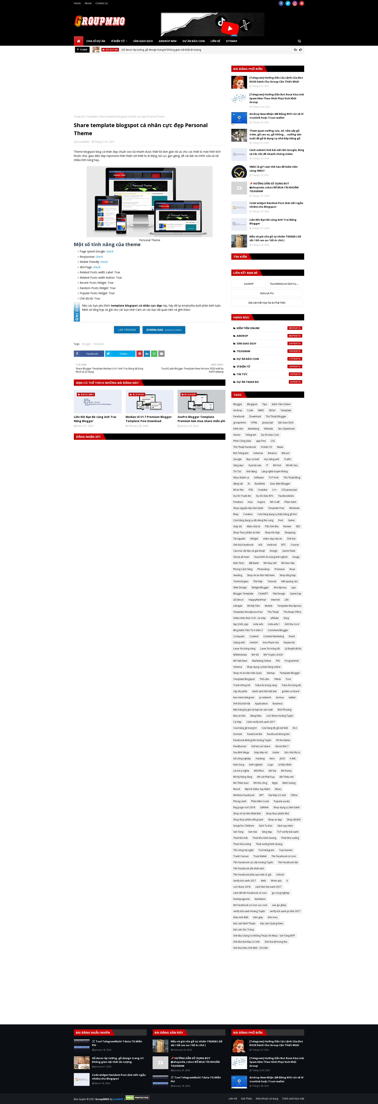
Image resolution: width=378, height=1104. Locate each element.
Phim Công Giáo (242, 441)
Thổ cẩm (264, 679)
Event (292, 636)
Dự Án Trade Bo (264, 382)
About (88, 3)
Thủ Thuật (273, 612)
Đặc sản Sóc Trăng (243, 929)
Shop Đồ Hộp (272, 532)
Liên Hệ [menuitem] (215, 41)
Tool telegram (266, 850)
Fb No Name (283, 740)
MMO (261, 410)
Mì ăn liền (238, 489)
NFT (261, 795)
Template (92, 116)
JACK (282, 758)
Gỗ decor (238, 599)
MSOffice (259, 770)
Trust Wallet (260, 856)
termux (280, 697)
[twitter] (287, 3)
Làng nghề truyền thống (275, 471)
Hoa (250, 502)
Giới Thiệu (246, 1098)
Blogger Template (243, 593)
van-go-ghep (279, 905)
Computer (239, 636)
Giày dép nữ (261, 752)
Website (268, 428)
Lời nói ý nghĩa (241, 770)
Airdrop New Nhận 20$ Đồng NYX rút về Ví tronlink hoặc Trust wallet (276, 116)
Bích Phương (284, 709)
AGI (260, 544)
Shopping (290, 532)
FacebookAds (286, 496)
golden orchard (290, 691)
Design (273, 550)
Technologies (240, 581)
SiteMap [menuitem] (231, 41)
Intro (272, 758)
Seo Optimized (286, 428)
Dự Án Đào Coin (264, 359)
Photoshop (263, 569)
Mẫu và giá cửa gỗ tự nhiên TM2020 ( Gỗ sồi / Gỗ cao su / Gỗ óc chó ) (275, 238)
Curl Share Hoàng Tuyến (279, 715)
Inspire (261, 502)
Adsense (258, 453)
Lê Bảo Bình (284, 764)
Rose (292, 569)
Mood (236, 789)
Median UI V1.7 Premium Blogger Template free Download (149, 419)
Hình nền (238, 428)
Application (261, 703)
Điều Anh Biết (240, 917)
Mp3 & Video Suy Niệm (257, 789)
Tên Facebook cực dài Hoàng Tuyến (253, 862)
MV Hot (277, 465)
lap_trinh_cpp (240, 624)
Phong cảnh (239, 801)
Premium (280, 569)
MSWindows (240, 654)
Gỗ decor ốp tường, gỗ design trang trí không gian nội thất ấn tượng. (161, 49)
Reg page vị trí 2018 (244, 807)
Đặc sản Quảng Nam (271, 923)
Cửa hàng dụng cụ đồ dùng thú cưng (253, 520)
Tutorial (272, 581)
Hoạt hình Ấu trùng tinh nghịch (271, 557)
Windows (294, 508)
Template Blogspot (244, 679)
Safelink (264, 807)
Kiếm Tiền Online (264, 328)
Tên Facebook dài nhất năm (248, 868)
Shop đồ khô (294, 819)
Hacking (260, 758)
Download (255, 416)
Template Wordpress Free (248, 612)
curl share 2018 (241, 886)
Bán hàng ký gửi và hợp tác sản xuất (253, 709)
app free (261, 441)
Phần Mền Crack (260, 801)
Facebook (238, 416)
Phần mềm (290, 502)
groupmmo (239, 422)
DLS (295, 728)
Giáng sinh (239, 642)
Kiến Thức (238, 563)
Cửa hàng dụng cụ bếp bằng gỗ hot (277, 514)
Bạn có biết (252, 459)
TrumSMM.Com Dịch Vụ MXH (286, 284)
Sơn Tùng (238, 831)
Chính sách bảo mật (293, 1098)
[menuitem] (78, 41)
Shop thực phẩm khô (277, 813)
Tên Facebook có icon (283, 856)
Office (294, 795)
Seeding (237, 575)
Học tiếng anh (271, 459)
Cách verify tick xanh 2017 (260, 722)
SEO (298, 526)
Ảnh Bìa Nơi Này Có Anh (246, 941)
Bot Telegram (240, 453)
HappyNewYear (257, 599)
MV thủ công (260, 783)
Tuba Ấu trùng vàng (266, 685)
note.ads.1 (274, 624)
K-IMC (293, 758)
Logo (270, 764)
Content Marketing (273, 636)
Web (263, 880)
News (280, 447)
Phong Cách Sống (242, 569)
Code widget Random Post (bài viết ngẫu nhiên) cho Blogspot (276, 205)
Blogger (86, 344)
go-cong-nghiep (280, 893)
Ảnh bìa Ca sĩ (292, 624)
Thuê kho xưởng (290, 838)
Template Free (276, 508)
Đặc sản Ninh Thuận (244, 923)
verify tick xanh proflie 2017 (285, 911)
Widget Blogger (260, 587)
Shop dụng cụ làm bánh (286, 807)
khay (235, 514)
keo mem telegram (243, 697)
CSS (273, 441)
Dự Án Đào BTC (264, 496)
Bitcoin (285, 453)
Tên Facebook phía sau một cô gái (252, 874)
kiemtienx (260, 899)
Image (296, 557)
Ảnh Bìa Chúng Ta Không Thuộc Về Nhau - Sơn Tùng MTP (264, 935)
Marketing (253, 428)
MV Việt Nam (240, 660)
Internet (275, 599)
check (109, 251)
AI (249, 483)
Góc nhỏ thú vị (292, 752)
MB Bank (254, 563)
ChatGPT (263, 593)
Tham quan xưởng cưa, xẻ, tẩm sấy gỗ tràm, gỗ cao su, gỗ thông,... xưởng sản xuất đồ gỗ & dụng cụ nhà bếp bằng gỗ (275, 134)
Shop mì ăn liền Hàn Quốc (247, 673)
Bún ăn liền (239, 715)
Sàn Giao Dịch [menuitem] (143, 41)
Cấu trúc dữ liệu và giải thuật (249, 550)
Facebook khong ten (278, 734)
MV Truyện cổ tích (273, 654)
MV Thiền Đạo (241, 783)
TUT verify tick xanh (287, 831)
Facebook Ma (254, 734)
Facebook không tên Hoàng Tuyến (252, 740)
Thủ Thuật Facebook (244, 447)
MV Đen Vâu (288, 563)
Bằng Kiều (255, 715)
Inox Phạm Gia (271, 642)
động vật (238, 483)
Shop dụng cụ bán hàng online (264, 667)
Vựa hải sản (254, 465)
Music (278, 789)
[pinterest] (301, 3)
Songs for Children (243, 825)
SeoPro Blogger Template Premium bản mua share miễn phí (201, 419)
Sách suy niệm (285, 825)
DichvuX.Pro (267, 293)
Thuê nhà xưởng (242, 844)
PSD (251, 489)
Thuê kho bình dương (264, 838)
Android (271, 544)
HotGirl (254, 642)
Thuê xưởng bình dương (269, 844)
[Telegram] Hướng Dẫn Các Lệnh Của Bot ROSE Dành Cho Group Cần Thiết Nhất (276, 79)
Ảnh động (251, 471)
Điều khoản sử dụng (267, 1098)
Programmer (292, 660)
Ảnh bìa (291, 538)
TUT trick (274, 477)
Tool (288, 679)
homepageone (241, 899)
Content (254, 636)
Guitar (275, 752)
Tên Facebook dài (288, 862)
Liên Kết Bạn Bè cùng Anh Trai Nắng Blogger (95, 419)
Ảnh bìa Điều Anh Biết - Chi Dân (250, 948)
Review (287, 526)
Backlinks (260, 483)
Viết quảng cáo (289, 581)
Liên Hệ (233, 1098)
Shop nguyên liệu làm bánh (248, 508)
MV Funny (286, 770)
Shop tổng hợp (288, 575)
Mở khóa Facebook (243, 795)
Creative (248, 514)
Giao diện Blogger (280, 483)
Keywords (289, 642)
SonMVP (249, 284)
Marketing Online (261, 660)
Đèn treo (273, 917)
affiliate (275, 618)
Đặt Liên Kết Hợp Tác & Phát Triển (266, 302)
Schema (237, 667)
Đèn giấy (258, 917)
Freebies (238, 502)
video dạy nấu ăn (272, 538)
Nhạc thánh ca (241, 477)
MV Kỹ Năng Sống (242, 776)
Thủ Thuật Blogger (276, 416)
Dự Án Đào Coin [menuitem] (194, 41)
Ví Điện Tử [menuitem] (118, 41)
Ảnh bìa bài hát (241, 703)
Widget (254, 538)
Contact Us (101, 3)
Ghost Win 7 (282, 746)
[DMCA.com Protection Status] (137, 1099)
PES (278, 660)
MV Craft (275, 502)
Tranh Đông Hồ (241, 685)
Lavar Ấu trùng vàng (244, 648)
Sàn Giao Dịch (264, 343)
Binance (272, 453)
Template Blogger (290, 673)
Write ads (276, 880)
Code (250, 410)
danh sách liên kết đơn (264, 691)
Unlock (280, 874)
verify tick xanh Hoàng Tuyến (249, 911)
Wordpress (280, 587)
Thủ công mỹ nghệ (243, 850)
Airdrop (264, 336)
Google (237, 459)
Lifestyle (237, 605)
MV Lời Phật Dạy (266, 776)
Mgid (275, 783)
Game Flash (288, 550)
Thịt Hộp (258, 581)
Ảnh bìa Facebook (243, 544)
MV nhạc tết (270, 563)
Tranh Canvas (240, 856)
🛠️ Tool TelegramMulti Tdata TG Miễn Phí (117, 1043)
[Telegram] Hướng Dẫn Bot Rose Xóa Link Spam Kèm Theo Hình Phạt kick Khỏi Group (276, 98)
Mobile (268, 605)
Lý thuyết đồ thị (293, 648)
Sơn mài (252, 831)
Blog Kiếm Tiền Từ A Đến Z (248, 630)
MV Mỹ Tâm (253, 605)
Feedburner (239, 746)
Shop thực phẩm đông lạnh (248, 819)
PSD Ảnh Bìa (271, 526)
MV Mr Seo (292, 465)
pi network (265, 697)
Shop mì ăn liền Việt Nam (261, 575)
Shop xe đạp (275, 819)
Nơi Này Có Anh (277, 795)
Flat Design (279, 593)
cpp (293, 587)
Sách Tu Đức (265, 825)
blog (286, 618)
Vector (237, 434)
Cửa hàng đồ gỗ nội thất (275, 728)
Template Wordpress (289, 605)
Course (295, 544)
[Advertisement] (149, 87)
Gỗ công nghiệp (242, 758)
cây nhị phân (240, 691)
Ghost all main (241, 557)
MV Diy (272, 770)
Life (287, 599)
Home (77, 3)
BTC (283, 544)
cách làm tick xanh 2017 (268, 886)
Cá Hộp (237, 722)
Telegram (264, 351)
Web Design (240, 587)
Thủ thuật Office (292, 612)
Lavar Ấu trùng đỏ (270, 648)
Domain (237, 734)
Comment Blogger (278, 630)
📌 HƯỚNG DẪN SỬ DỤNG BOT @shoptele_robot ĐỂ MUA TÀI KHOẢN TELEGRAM (273, 187)
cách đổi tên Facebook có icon (250, 893)
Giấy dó (237, 526)
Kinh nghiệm (256, 764)
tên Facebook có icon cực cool (250, 905)
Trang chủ (79, 116)
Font (280, 520)
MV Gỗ (255, 654)
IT (267, 465)
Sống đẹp (267, 831)
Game (291, 520)
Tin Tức (264, 374)
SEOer (272, 410)
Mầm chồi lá (253, 526)
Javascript (267, 422)
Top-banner (286, 850)
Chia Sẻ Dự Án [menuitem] (95, 41)
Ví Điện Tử (264, 366)
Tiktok (277, 679)
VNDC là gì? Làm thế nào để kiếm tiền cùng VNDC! (273, 168)
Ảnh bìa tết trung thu (276, 941)
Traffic (287, 459)
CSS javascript (289, 489)
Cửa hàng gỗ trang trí (245, 728)
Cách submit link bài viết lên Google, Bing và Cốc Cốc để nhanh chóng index (276, 152)
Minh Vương (289, 783)
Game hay (295, 593)
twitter (292, 697)
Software (259, 477)
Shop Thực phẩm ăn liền (246, 532)
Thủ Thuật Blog (292, 477)
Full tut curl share (260, 746)
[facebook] (281, 3)
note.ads (258, 624)
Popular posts (282, 801)
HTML (254, 422)
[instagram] (294, 3)
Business (278, 703)
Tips (264, 404)
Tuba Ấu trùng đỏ (291, 685)
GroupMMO (83, 141)
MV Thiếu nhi (287, 776)
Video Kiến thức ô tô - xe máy (249, 618)
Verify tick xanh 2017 (244, 880)
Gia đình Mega (241, 752)
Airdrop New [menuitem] (168, 41)
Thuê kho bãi (240, 838)
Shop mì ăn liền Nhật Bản (247, 813)
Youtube (262, 489)
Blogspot (252, 404)
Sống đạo (238, 465)
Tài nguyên (239, 538)
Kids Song (238, 764)
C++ (274, 489)
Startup (271, 673)
